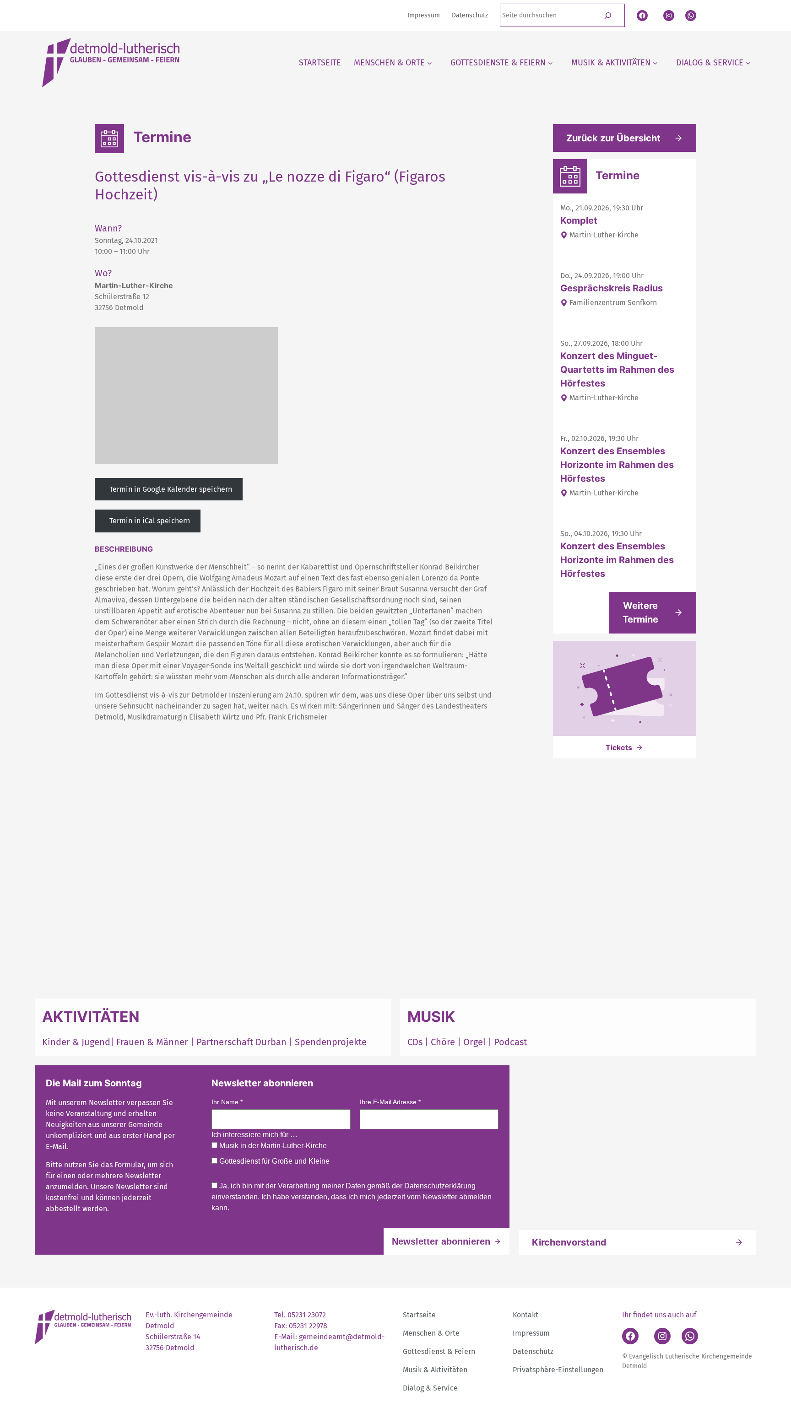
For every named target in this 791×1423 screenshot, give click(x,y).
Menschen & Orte (431, 1333)
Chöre (443, 1041)
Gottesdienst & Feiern (439, 1351)
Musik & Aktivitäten (435, 1369)
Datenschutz (533, 1351)
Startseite (419, 1314)
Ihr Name (227, 1102)
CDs (416, 1041)
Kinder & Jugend (76, 1041)
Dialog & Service (430, 1388)
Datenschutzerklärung (440, 1186)
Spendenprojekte (331, 1041)
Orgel (474, 1041)
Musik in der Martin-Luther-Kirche (272, 1145)
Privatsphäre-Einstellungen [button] (558, 1369)
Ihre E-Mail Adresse (390, 1102)
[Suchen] (608, 15)
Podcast (510, 1041)
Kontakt (525, 1314)
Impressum (531, 1333)
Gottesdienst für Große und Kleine (273, 1161)
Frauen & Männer (152, 1041)
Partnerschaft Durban (241, 1041)
